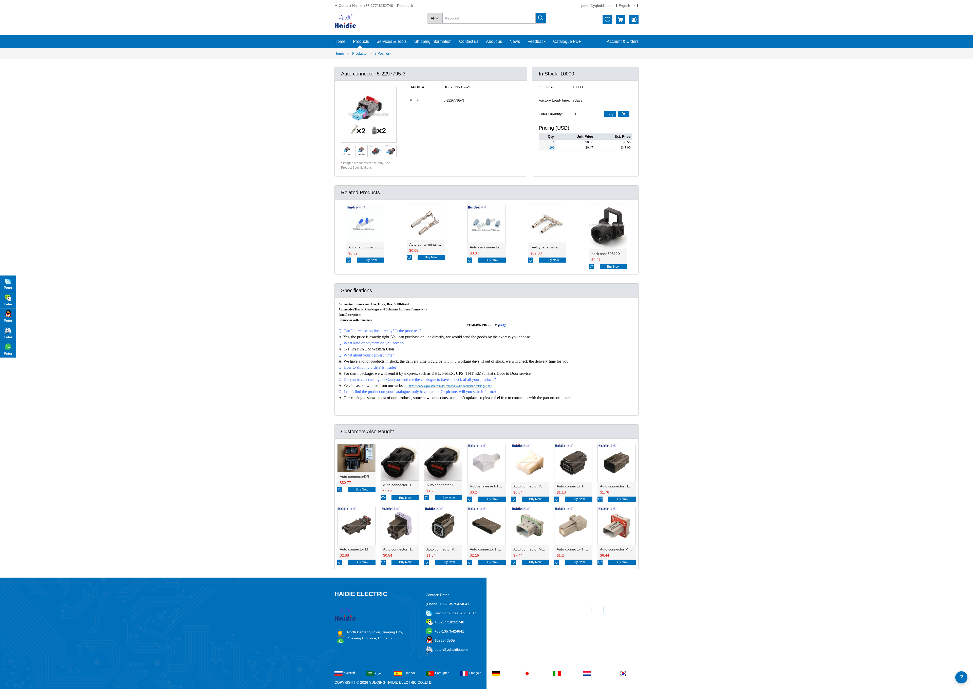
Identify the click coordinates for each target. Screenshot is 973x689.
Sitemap (523, 645)
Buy (610, 114)
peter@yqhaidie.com (597, 6)
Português (442, 673)
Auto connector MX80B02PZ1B (365, 549)
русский (349, 673)
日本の (537, 673)
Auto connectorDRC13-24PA (362, 477)
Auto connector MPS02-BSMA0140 (628, 549)
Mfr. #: (414, 100)
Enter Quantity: (551, 114)
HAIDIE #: (417, 87)
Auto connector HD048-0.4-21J (582, 549)
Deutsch (507, 673)
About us (494, 41)
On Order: (547, 87)
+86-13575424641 (449, 631)
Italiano (567, 673)
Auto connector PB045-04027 (450, 549)
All (435, 18)
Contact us (468, 41)
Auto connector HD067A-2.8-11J (626, 486)
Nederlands (600, 673)
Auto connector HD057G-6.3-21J (409, 549)
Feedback (405, 6)
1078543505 (445, 640)
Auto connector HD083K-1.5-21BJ (453, 485)
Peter (8, 288)
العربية (379, 673)
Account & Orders (623, 41)
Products (361, 41)
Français (475, 673)
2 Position (382, 53)
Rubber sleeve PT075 (487, 486)
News (515, 41)
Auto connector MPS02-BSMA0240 (541, 549)
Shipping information (433, 41)
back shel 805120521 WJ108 (614, 254)
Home (339, 41)
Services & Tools (392, 41)
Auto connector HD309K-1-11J (494, 549)
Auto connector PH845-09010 (537, 486)
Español (409, 673)
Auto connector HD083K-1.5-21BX (410, 485)
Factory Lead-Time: (554, 100)
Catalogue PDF (567, 41)
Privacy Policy (528, 636)
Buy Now (370, 260)
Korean (633, 673)
